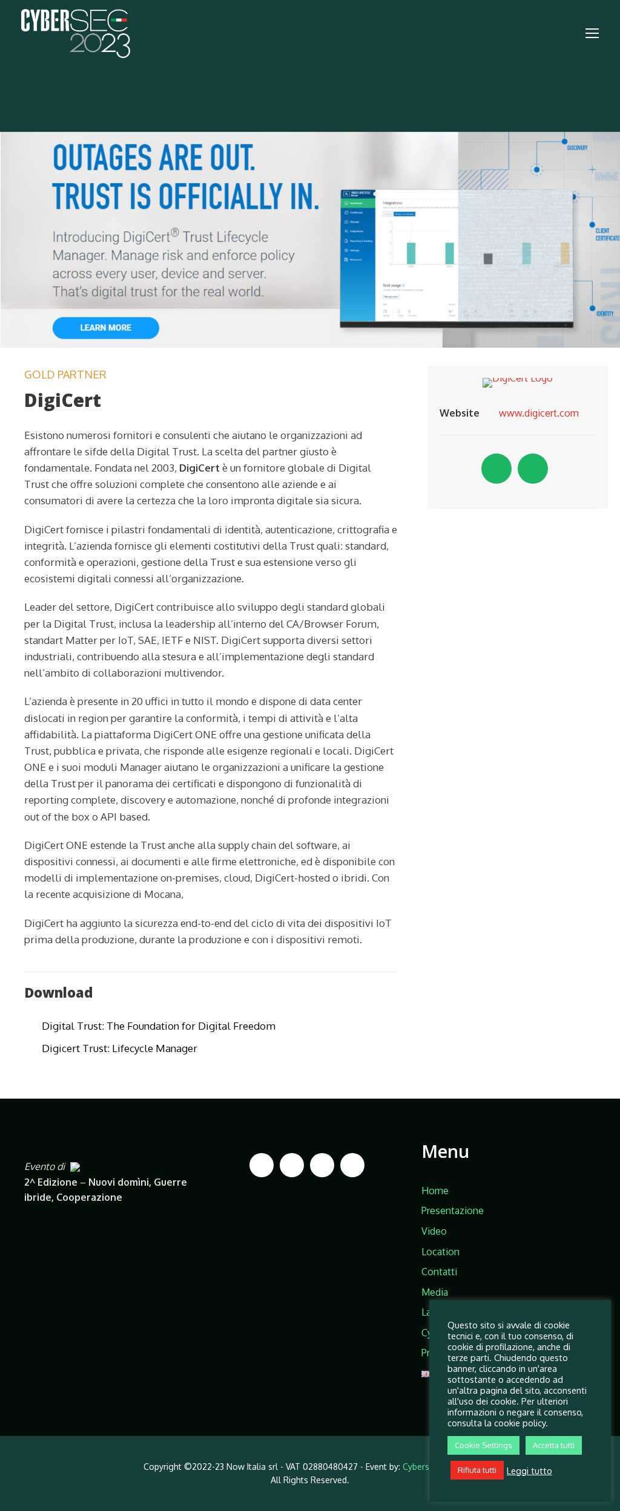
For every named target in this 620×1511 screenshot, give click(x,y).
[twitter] (533, 468)
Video (434, 1231)
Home (435, 1190)
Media (434, 1292)
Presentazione (452, 1210)
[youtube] (352, 1165)
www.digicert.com (539, 413)
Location (440, 1252)
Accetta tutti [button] (554, 1445)
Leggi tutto (529, 1470)
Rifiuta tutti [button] (477, 1470)
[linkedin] (496, 468)
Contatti (439, 1272)
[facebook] (261, 1165)
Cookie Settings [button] (483, 1445)
